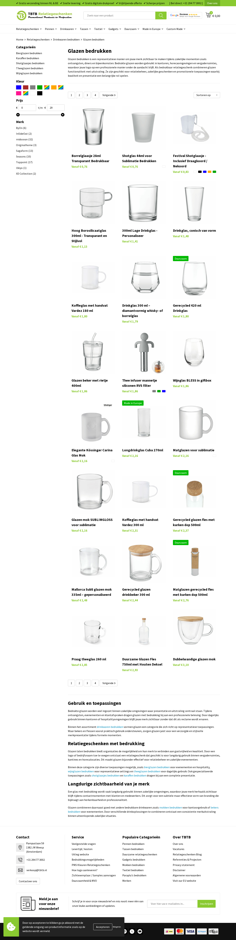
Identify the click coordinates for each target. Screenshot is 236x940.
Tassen (84, 29)
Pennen (49, 29)
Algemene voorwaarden (187, 875)
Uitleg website (80, 854)
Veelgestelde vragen (84, 844)
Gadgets (113, 29)
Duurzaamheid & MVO (84, 880)
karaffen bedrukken (135, 775)
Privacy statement (184, 865)
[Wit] (32, 93)
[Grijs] (32, 87)
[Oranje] (53, 87)
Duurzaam (130, 29)
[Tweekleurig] (25, 93)
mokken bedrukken (170, 807)
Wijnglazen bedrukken (29, 73)
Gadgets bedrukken (133, 859)
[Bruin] (25, 87)
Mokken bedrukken (133, 865)
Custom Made (175, 29)
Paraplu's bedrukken (134, 875)
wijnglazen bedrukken (81, 771)
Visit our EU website (184, 880)
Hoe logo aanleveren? (84, 870)
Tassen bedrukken (133, 849)
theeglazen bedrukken (147, 771)
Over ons (212, 3)
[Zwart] (39, 93)
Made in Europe (152, 29)
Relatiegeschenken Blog (187, 854)
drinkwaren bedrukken (110, 727)
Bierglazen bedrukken (29, 53)
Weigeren (117, 926)
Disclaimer (179, 870)
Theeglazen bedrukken (29, 68)
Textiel (98, 29)
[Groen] (39, 87)
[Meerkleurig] (46, 87)
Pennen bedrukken (133, 844)
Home (19, 39)
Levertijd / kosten (82, 849)
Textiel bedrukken (133, 870)
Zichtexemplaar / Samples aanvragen (94, 875)
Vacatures (178, 849)
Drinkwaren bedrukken (66, 39)
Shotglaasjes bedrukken (30, 63)
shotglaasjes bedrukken (106, 775)
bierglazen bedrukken (157, 767)
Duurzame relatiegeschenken (139, 854)
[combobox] (119, 15)
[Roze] (18, 93)
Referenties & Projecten (187, 859)
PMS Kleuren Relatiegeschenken (91, 865)
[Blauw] (18, 87)
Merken (126, 880)
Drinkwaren (67, 29)
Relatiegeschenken (27, 29)
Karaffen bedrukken (27, 58)
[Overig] (60, 87)
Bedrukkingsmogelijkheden (88, 859)
